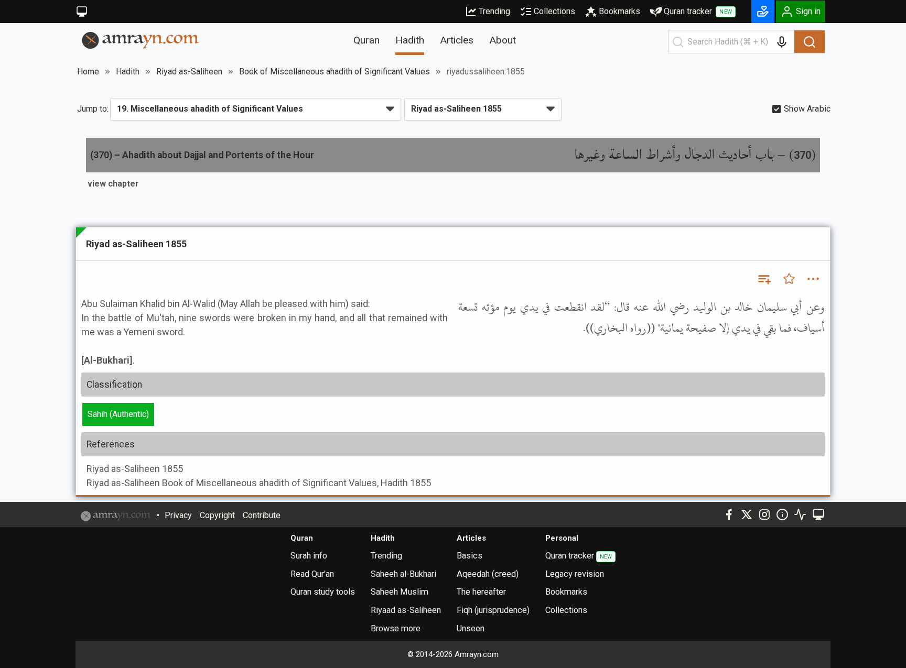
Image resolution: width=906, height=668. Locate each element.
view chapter (113, 184)
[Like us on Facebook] (728, 514)
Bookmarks (619, 11)
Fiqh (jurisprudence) (493, 610)
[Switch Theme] (82, 11)
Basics (469, 556)
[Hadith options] (813, 279)
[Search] (809, 42)
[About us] (782, 514)
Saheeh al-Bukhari (403, 574)
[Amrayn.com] (141, 40)
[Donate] (762, 11)
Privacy (178, 515)
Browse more (395, 628)
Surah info (308, 556)
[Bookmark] (789, 279)
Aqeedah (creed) (488, 574)
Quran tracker (698, 11)
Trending (494, 11)
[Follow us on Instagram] (764, 514)
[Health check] (800, 514)
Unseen (470, 628)
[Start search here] (677, 42)
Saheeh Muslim (399, 592)
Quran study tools (322, 592)
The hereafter (481, 592)
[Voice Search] (782, 42)
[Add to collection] (763, 278)
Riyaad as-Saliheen (406, 610)
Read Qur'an (312, 574)
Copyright (217, 515)
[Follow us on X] (746, 514)
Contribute (262, 515)
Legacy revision (574, 574)
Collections (554, 11)
